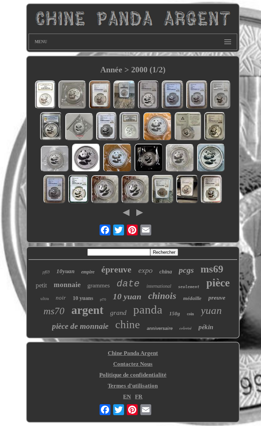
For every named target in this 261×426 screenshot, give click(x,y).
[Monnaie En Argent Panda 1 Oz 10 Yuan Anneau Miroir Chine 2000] (72, 95)
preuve (216, 297)
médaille (192, 298)
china (165, 271)
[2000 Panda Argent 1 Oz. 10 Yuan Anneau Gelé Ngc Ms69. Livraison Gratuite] (148, 95)
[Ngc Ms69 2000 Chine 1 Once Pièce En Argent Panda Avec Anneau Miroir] (54, 190)
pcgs (186, 270)
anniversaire (160, 328)
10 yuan (127, 296)
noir (61, 298)
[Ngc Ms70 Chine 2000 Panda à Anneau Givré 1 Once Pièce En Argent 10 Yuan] (187, 190)
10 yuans (83, 298)
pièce (218, 283)
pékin (205, 327)
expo (145, 270)
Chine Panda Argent (133, 353)
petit (41, 285)
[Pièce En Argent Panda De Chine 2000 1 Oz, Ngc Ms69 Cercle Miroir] (215, 127)
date (128, 284)
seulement (188, 287)
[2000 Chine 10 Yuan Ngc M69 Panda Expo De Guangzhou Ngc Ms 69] (130, 127)
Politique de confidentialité (133, 375)
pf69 (46, 272)
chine (127, 324)
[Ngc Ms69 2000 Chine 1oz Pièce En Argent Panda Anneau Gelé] (197, 95)
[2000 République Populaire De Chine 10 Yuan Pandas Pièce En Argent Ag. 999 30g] (117, 158)
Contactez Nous (133, 364)
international (158, 286)
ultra (44, 298)
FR (138, 396)
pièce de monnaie (80, 326)
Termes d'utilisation (133, 386)
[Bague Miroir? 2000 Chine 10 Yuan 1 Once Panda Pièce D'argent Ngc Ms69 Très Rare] (162, 190)
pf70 (103, 299)
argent (87, 310)
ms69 (212, 268)
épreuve (116, 269)
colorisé (185, 328)
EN (127, 396)
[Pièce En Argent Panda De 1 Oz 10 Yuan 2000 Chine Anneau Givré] (148, 158)
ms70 (54, 310)
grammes (98, 285)
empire (87, 271)
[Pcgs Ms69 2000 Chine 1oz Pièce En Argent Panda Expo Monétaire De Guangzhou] (51, 127)
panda (147, 309)
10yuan (65, 271)
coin (190, 314)
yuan (211, 310)
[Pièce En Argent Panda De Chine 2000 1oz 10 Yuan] (55, 159)
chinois (162, 296)
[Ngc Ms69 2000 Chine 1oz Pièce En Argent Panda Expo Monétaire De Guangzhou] (172, 95)
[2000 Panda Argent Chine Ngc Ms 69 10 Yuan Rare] (78, 190)
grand (118, 312)
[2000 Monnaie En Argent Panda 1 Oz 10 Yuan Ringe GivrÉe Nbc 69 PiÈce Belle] (124, 95)
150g (174, 313)
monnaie (67, 285)
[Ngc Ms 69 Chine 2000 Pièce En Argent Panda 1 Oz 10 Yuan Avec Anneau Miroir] (99, 95)
